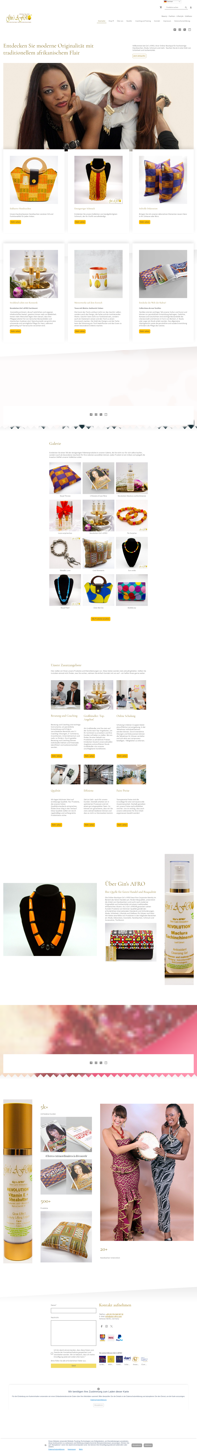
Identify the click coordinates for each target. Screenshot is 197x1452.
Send (74, 1366)
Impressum (72, 1449)
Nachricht (55, 1317)
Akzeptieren (98, 1405)
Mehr (81, 1449)
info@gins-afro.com (113, 1316)
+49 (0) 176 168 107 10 (114, 1314)
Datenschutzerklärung (98, 1400)
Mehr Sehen (56, 756)
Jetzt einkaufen (139, 56)
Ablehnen (148, 1445)
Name (53, 1305)
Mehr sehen (15, 222)
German (170, 1)
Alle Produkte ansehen (100, 619)
